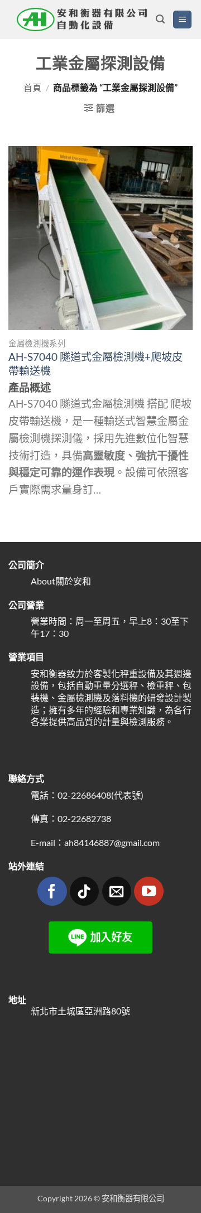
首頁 (32, 87)
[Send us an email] (117, 891)
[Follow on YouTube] (149, 891)
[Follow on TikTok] (84, 891)
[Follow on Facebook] (52, 891)
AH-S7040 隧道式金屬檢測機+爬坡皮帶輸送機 (95, 363)
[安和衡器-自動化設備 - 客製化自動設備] (82, 19)
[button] (160, 19)
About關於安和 (61, 581)
